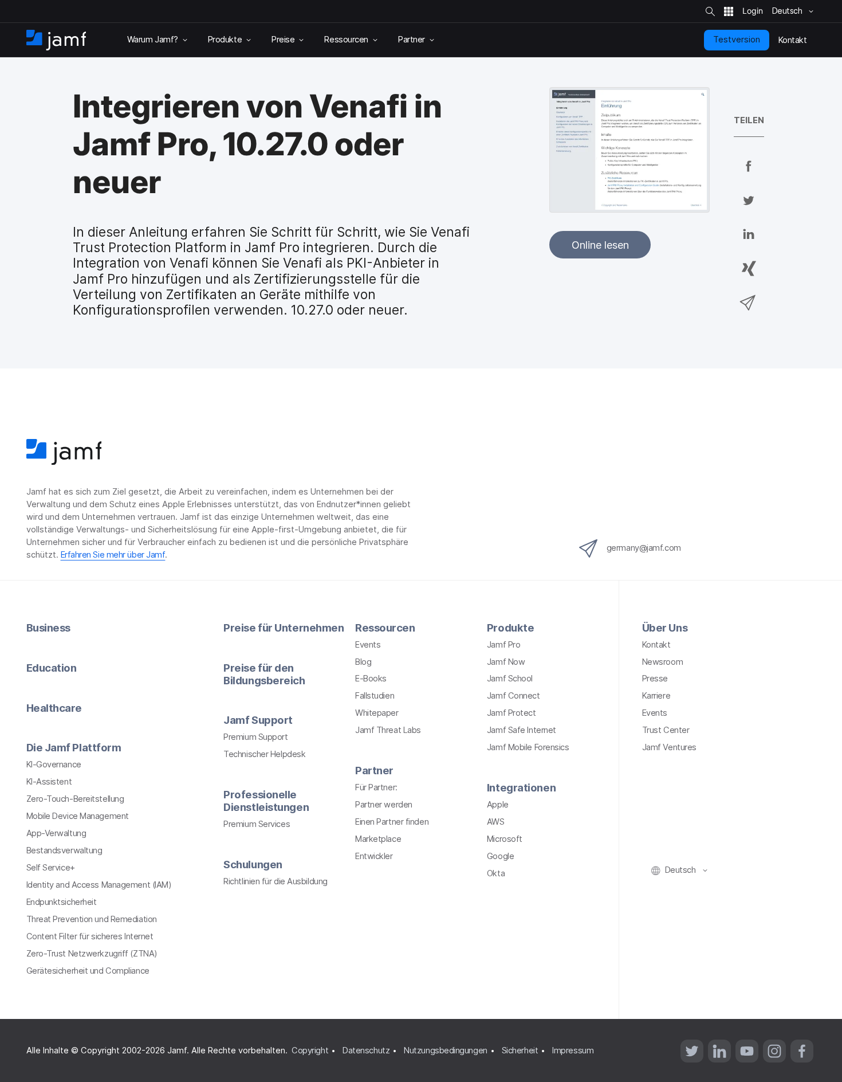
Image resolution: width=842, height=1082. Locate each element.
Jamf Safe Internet (521, 730)
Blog (363, 662)
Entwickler (374, 856)
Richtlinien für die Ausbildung (275, 881)
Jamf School (510, 678)
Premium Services (256, 824)
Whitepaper (377, 713)
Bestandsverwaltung (64, 850)
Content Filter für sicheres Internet (90, 936)
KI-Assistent (49, 782)
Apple (498, 804)
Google (500, 856)
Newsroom (662, 662)
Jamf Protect (511, 713)
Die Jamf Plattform (73, 747)
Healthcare (54, 707)
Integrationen (521, 787)
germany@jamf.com (644, 548)
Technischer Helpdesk (264, 754)
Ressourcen (385, 627)
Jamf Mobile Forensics (528, 747)
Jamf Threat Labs (388, 730)
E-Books (371, 678)
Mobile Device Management (77, 816)
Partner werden (383, 804)
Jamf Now (506, 662)
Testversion (736, 39)
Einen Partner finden (391, 822)
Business (48, 627)
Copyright (310, 1050)
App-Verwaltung (56, 833)
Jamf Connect (513, 696)
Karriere (656, 696)
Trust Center (666, 730)
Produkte (510, 627)
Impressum (572, 1050)
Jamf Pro (503, 645)
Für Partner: (376, 787)
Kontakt (656, 645)
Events (367, 645)
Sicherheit (520, 1050)
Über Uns (664, 627)
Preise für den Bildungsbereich (264, 674)
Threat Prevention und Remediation (91, 919)
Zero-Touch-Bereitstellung (75, 799)
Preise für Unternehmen (283, 627)
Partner (374, 770)
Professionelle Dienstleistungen (266, 800)
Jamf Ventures (669, 747)
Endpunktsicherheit (61, 902)
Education (51, 667)
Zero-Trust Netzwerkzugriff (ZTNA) (92, 953)
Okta (496, 873)
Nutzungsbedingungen (445, 1050)
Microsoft (504, 839)
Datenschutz (366, 1050)
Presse (655, 678)
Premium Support (255, 737)
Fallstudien (374, 696)
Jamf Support (258, 720)
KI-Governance (53, 764)
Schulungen (252, 864)
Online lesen (600, 244)
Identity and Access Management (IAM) (99, 885)
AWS (496, 822)
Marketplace (378, 839)
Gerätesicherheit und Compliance (87, 971)
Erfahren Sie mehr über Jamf (113, 555)
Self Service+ (50, 868)
